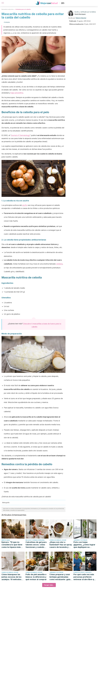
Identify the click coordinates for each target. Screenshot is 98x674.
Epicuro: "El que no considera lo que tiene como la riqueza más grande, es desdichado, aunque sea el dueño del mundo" (13, 544)
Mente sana (6, 540)
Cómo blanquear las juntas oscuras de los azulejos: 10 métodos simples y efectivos (11, 577)
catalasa (59, 264)
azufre (24, 205)
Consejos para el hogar (57, 540)
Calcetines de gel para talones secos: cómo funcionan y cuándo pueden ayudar (36, 544)
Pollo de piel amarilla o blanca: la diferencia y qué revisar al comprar (36, 577)
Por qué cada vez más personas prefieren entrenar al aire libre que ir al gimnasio (85, 577)
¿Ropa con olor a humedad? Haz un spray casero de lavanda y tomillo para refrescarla (60, 544)
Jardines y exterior (80, 540)
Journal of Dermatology (20, 135)
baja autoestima (17, 93)
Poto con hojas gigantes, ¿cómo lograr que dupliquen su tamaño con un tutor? (84, 544)
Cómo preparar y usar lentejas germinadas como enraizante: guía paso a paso (59, 577)
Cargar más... (49, 585)
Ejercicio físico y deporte (82, 572)
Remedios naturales (8, 9)
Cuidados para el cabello (23, 9)
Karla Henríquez (80, 14)
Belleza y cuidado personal (35, 540)
